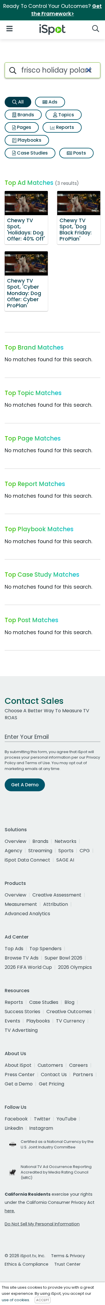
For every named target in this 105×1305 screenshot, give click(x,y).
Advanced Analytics (27, 913)
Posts (79, 153)
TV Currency (70, 1021)
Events (12, 1021)
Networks (65, 841)
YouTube (66, 1118)
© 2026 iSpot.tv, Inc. (25, 1256)
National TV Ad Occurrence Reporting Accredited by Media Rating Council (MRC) (56, 1172)
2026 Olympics (75, 967)
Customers (50, 1065)
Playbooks (28, 140)
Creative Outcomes (69, 1011)
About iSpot (18, 1065)
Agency (13, 850)
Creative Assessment (56, 895)
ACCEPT (42, 1300)
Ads (52, 102)
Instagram (41, 1128)
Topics (65, 114)
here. (10, 1211)
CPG (85, 850)
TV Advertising (21, 1030)
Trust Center (67, 1264)
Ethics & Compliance (26, 1264)
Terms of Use (37, 762)
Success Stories (22, 1011)
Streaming (40, 850)
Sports (66, 850)
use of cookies (15, 1299)
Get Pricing (51, 1084)
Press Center (20, 1074)
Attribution (55, 904)
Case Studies (32, 153)
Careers (78, 1065)
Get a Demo (19, 1084)
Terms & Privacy (68, 1256)
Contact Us (54, 1074)
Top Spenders (45, 948)
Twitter (42, 1118)
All (20, 102)
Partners (83, 1074)
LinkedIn (14, 1128)
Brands (25, 114)
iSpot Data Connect (27, 860)
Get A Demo (24, 784)
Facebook (16, 1118)
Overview (15, 841)
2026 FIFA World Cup (28, 967)
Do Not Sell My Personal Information (42, 1224)
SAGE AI (65, 860)
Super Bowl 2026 (63, 958)
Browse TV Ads (21, 958)
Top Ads (14, 948)
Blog (69, 1002)
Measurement (21, 904)
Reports (64, 127)
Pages (23, 127)
